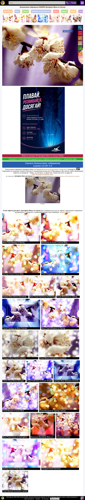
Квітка (73, 11)
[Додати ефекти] (80, 48)
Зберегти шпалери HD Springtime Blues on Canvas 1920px (43, 156)
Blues (17, 11)
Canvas (25, 11)
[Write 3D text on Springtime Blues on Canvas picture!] (80, 33)
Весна (56, 11)
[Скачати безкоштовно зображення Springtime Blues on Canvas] (80, 43)
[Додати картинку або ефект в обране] (5, 28)
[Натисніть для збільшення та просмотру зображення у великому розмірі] (80, 28)
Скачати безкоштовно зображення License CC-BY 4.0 (42, 164)
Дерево (64, 11)
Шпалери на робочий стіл (41, 11)
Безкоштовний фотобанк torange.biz (54, 169)
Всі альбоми (45, 498)
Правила (37, 498)
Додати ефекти (65, 212)
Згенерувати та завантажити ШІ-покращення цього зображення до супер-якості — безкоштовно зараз (43, 159)
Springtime (8, 11)
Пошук (73, 3)
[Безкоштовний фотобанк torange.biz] (3, 3)
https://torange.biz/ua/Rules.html (42, 174)
